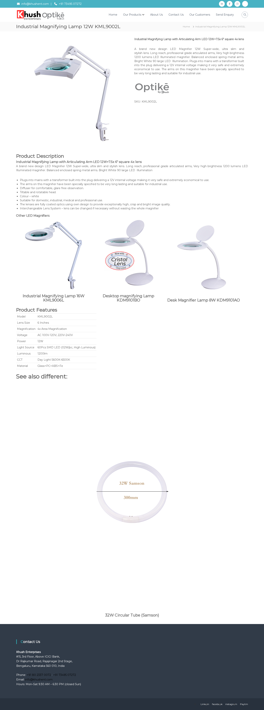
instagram (231, 704)
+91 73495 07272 (70, 4)
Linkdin (205, 704)
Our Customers (199, 14)
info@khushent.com (35, 4)
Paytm (244, 704)
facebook (217, 704)
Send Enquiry (225, 14)
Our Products (132, 14)
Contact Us (176, 14)
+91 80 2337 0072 (39, 675)
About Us (156, 14)
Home (113, 14)
